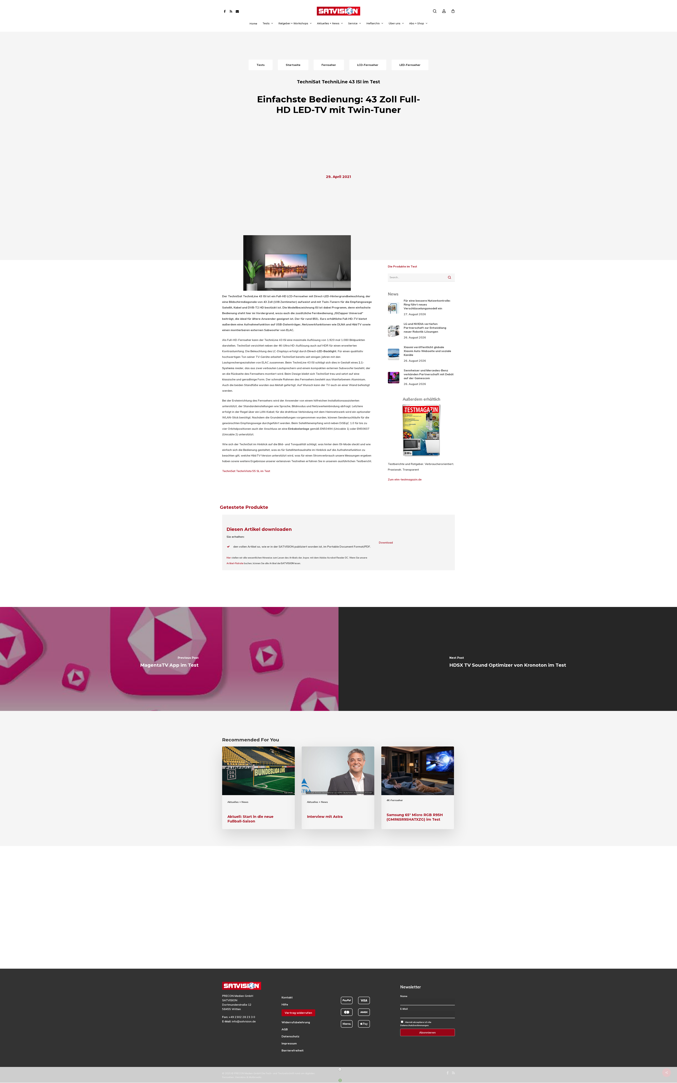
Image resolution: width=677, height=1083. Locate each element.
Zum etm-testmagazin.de (405, 479)
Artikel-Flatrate (235, 563)
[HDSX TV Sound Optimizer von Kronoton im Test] (507, 659)
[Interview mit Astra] (338, 787)
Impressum (289, 1043)
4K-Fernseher (395, 800)
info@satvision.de (244, 1021)
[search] (435, 11)
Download (386, 542)
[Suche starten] (449, 277)
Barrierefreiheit (293, 1050)
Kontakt (287, 997)
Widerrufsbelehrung (296, 1022)
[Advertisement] (338, 145)
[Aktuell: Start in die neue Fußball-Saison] (258, 787)
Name (403, 996)
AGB (285, 1029)
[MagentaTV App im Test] (169, 659)
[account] (444, 11)
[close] (339, 1069)
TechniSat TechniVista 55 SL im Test (246, 471)
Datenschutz (290, 1036)
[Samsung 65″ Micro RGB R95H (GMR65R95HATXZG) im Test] (417, 787)
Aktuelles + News (237, 802)
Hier (229, 557)
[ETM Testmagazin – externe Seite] (421, 458)
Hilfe (285, 1004)
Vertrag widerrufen (298, 1012)
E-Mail (404, 1008)
